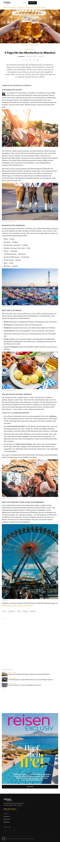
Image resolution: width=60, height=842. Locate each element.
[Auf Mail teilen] (37, 60)
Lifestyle (38, 7)
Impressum (6, 816)
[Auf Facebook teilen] (27, 60)
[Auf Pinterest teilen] (34, 60)
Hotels (5, 7)
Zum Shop (30, 786)
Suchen (25, 2)
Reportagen (12, 7)
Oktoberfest (33, 611)
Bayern (4, 611)
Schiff (43, 7)
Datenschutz (7, 819)
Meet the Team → (11, 809)
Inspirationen (30, 7)
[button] (3, 838)
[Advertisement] (13, 643)
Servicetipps (21, 7)
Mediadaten (7, 822)
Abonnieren (32, 2)
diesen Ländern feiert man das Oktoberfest (17, 605)
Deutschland (12, 611)
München (25, 611)
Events (19, 611)
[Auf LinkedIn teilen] (30, 60)
